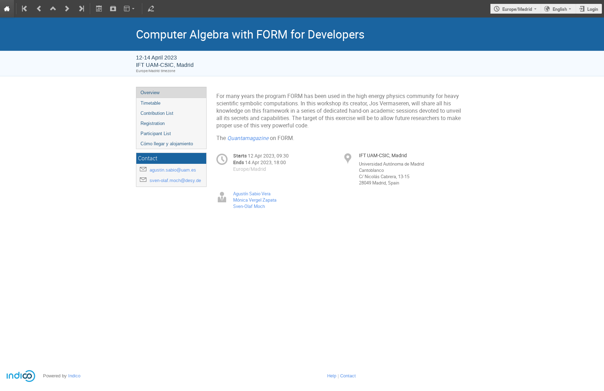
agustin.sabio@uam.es (173, 170)
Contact (348, 376)
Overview (150, 92)
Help (331, 376)
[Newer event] (67, 9)
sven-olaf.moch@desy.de (175, 180)
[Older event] (39, 9)
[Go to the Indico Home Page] (7, 9)
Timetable (150, 103)
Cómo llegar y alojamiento (167, 143)
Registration (153, 123)
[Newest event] (81, 9)
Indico (74, 376)
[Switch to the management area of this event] (151, 9)
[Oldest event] (25, 9)
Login (592, 9)
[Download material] (113, 9)
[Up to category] (53, 9)
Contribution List (157, 113)
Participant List (156, 133)
